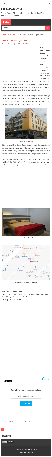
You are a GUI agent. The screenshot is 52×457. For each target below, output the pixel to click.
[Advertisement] (20, 61)
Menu (6, 22)
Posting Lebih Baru (9, 422)
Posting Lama (45, 422)
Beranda (27, 422)
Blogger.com (29, 452)
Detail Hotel (23, 44)
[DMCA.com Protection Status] (8, 442)
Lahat (29, 44)
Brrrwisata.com (11, 9)
